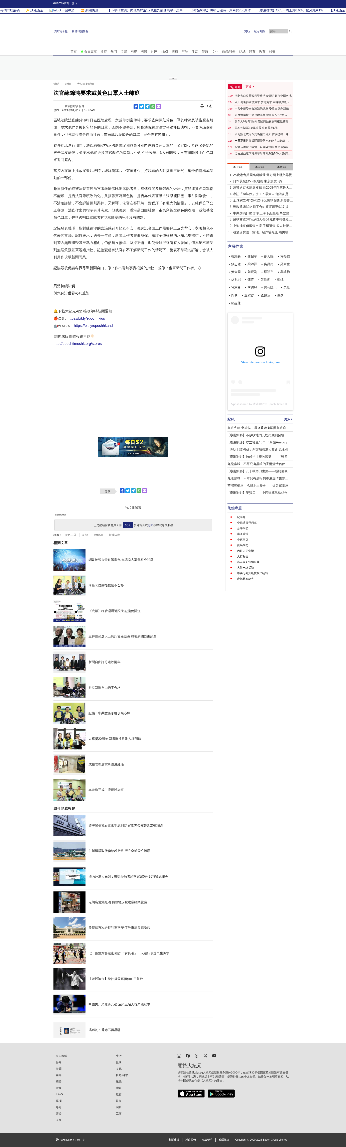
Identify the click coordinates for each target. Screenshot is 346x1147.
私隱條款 (224, 1139)
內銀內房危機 (245, 550)
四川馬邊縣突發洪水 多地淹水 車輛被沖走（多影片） (263, 102)
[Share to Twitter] (141, 106)
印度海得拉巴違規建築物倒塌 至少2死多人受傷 (262, 115)
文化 (215, 51)
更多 (280, 295)
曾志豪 (236, 256)
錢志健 (236, 264)
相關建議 (174, 1139)
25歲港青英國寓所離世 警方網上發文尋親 (262, 175)
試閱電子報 (61, 31)
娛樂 (272, 51)
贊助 (247, 31)
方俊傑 (285, 256)
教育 (262, 51)
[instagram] (179, 1055)
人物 (58, 1120)
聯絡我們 (190, 1139)
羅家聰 (285, 264)
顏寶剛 (252, 272)
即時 (104, 51)
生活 (195, 51)
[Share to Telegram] (147, 106)
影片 (58, 1062)
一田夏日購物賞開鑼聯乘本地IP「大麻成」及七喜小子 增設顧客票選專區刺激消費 (263, 141)
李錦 (280, 279)
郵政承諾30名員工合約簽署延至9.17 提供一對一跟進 (262, 207)
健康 (205, 51)
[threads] (197, 1055)
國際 (144, 51)
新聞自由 (114, 535)
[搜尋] (290, 31)
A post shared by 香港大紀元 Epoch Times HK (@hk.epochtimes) (272, 404)
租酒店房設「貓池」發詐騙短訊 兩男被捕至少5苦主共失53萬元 (263, 147)
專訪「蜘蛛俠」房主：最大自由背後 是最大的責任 (262, 194)
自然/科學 (228, 51)
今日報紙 (61, 1055)
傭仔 (250, 279)
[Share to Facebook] (136, 106)
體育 (252, 51)
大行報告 (242, 556)
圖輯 (119, 1107)
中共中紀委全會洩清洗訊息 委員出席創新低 (262, 108)
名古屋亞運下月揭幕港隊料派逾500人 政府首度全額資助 (263, 153)
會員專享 (90, 51)
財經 (154, 51)
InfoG (164, 51)
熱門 (114, 51)
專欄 (175, 51)
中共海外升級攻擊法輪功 (252, 573)
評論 (185, 51)
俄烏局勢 (242, 545)
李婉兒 (252, 287)
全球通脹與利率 (247, 522)
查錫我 (265, 295)
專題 (58, 1107)
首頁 (73, 51)
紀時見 (241, 517)
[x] (205, 1055)
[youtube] (214, 1055)
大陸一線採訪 (245, 567)
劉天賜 (269, 256)
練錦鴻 (98, 535)
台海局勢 (242, 528)
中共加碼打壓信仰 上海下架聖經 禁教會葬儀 (262, 213)
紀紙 (242, 51)
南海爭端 (242, 534)
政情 (68, 84)
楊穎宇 (269, 272)
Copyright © (242, 1139)
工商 (119, 1113)
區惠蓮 (236, 303)
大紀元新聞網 (85, 84)
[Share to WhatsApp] (152, 106)
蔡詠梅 (285, 272)
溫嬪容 (249, 295)
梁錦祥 (252, 264)
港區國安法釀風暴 (248, 562)
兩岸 (134, 51)
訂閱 (150, 525)
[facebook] (188, 1055)
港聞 (124, 51)
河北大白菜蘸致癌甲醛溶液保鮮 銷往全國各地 (263, 95)
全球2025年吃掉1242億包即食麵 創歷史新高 (263, 201)
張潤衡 (265, 279)
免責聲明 (207, 1139)
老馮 (287, 287)
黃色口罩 (70, 535)
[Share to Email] (158, 106)
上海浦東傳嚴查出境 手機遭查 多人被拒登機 (262, 226)
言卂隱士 (270, 287)
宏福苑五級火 (245, 578)
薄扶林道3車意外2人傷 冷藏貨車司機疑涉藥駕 (262, 220)
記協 (85, 535)
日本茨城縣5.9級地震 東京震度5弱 (256, 127)
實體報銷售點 (80, 31)
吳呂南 (269, 264)
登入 (128, 525)
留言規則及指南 (60, 515)
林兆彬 (236, 279)
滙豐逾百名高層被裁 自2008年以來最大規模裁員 (262, 188)
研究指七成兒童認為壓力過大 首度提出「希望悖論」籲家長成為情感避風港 (263, 134)
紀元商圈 (259, 31)
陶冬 (234, 295)
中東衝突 (242, 539)
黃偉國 (236, 272)
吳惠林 (236, 287)
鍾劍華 (252, 256)
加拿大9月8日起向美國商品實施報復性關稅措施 (263, 121)
